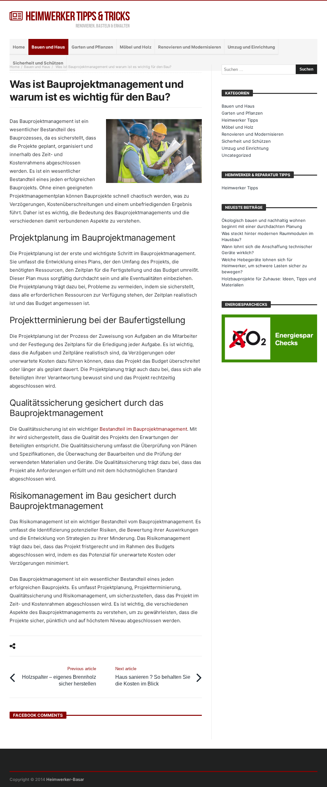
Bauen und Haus (37, 66)
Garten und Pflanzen (242, 113)
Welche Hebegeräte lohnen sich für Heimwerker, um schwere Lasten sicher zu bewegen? (264, 265)
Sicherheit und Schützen (246, 141)
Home (14, 66)
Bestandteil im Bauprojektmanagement (143, 429)
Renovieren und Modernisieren (253, 134)
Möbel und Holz (237, 127)
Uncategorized (236, 155)
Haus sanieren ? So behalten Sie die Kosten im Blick (152, 676)
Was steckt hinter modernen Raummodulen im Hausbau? (267, 236)
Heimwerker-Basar (65, 779)
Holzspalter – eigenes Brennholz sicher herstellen (59, 676)
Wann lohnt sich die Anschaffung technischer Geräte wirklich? (267, 249)
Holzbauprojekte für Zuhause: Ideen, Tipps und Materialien (269, 281)
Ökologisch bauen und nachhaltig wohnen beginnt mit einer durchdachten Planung (264, 223)
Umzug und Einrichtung (245, 148)
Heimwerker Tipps (240, 120)
